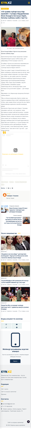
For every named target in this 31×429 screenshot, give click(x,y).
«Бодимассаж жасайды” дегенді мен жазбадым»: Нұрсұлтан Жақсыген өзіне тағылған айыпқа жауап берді (14, 255)
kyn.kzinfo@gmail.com (9, 403)
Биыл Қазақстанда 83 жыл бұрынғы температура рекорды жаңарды (18, 210)
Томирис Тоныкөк (11, 20)
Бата (3, 184)
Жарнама (3, 394)
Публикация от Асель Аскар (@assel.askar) (15, 173)
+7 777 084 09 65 (7, 406)
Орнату (15, 361)
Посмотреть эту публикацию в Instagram (12, 154)
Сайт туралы (4, 389)
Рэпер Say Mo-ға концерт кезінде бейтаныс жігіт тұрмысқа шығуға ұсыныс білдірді (15, 307)
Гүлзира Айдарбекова (20, 182)
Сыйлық (11, 182)
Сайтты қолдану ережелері (8, 391)
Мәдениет (5, 8)
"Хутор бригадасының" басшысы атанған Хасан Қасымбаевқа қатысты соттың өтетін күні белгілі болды (13, 221)
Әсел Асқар (5, 182)
